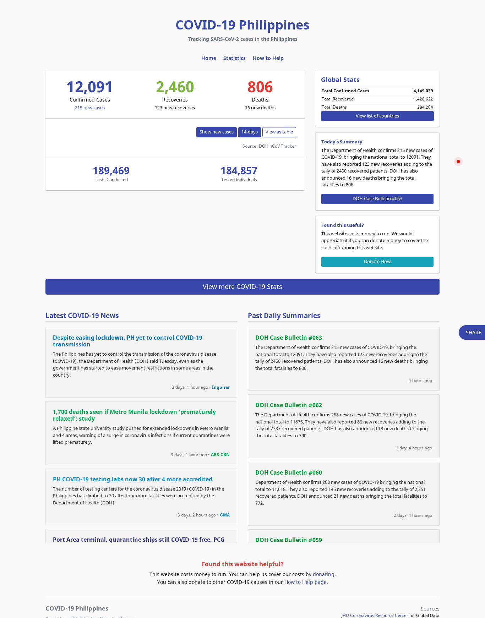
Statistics (234, 58)
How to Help (268, 58)
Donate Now (377, 261)
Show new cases (217, 132)
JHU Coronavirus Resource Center (375, 615)
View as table (279, 132)
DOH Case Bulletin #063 (377, 199)
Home (208, 58)
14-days (249, 132)
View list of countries (377, 116)
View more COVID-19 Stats (242, 286)
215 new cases (90, 107)
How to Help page (305, 582)
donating (323, 574)
